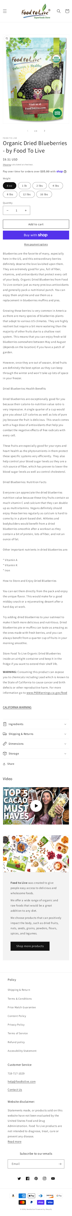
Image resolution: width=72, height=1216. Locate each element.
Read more (14, 1141)
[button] (5, 11)
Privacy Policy (16, 1024)
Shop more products (30, 946)
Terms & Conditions (20, 998)
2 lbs (39, 185)
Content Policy (17, 1016)
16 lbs (44, 194)
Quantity (7, 202)
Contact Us (15, 1089)
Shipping (7, 164)
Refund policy (16, 1042)
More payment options (36, 244)
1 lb (24, 185)
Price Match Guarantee (22, 1007)
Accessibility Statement (22, 1050)
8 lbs (10, 194)
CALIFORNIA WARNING (17, 707)
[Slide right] (44, 131)
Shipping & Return (19, 989)
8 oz (9, 185)
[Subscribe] (60, 1163)
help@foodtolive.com (22, 1081)
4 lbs (56, 185)
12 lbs (27, 194)
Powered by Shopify (44, 1209)
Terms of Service (18, 1033)
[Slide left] (27, 131)
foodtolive (31, 1209)
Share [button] (10, 763)
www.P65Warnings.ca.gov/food (46, 692)
